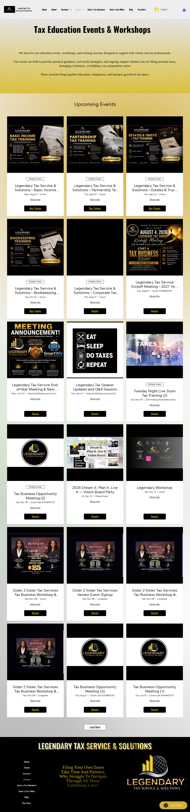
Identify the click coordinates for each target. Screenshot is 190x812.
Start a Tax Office (26, 791)
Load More (95, 727)
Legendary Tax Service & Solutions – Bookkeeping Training (35, 290)
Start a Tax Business (26, 785)
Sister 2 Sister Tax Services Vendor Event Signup (95, 592)
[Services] (43, 774)
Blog (26, 797)
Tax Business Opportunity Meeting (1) (154, 689)
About (27, 767)
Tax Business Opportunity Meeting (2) (35, 496)
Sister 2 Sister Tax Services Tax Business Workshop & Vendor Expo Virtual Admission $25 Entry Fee (35, 592)
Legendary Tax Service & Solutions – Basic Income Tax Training (35, 187)
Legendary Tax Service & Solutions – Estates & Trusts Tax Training (154, 187)
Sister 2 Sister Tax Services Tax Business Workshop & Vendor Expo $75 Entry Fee (35, 689)
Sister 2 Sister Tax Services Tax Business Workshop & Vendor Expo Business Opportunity (154, 592)
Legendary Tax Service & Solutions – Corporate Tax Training (95, 290)
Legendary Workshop (154, 487)
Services (26, 773)
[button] (184, 9)
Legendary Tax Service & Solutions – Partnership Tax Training (95, 187)
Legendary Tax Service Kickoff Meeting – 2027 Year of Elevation (154, 284)
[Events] (43, 779)
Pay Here (26, 803)
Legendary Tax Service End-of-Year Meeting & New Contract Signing (35, 387)
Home (26, 762)
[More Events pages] (83, 9)
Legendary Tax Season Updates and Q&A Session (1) (95, 387)
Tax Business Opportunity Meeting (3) (94, 689)
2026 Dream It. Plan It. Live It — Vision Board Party (95, 489)
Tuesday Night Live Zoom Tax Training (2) (155, 393)
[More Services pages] (70, 9)
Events (27, 779)
